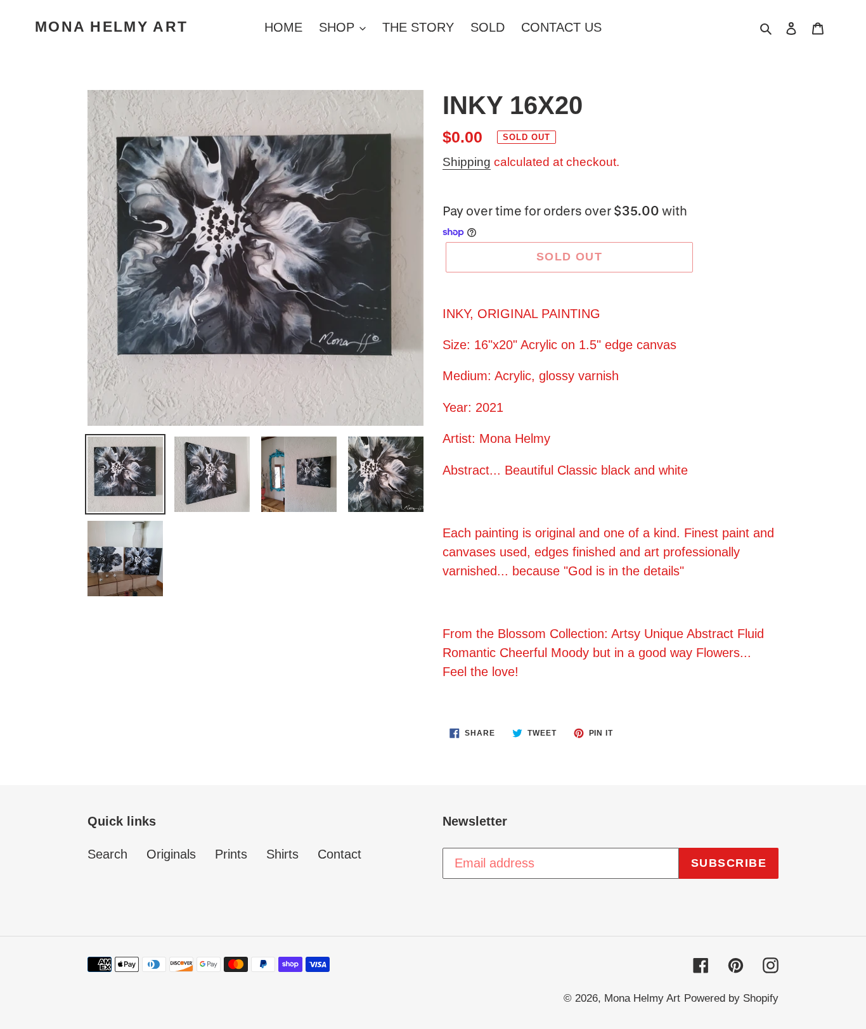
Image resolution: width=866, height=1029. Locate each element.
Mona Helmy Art (111, 26)
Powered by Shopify (731, 998)
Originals (171, 854)
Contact (339, 854)
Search (107, 854)
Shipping (467, 162)
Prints (231, 854)
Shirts (282, 854)
